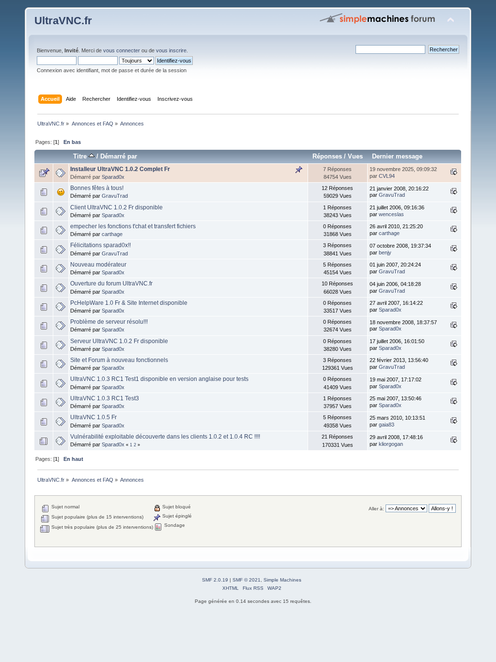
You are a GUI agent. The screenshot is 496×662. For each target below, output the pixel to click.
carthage (112, 234)
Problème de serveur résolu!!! (109, 321)
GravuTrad (115, 196)
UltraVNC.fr (63, 21)
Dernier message (397, 156)
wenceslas (391, 214)
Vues (355, 156)
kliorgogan (391, 444)
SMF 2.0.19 (215, 580)
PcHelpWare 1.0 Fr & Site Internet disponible (128, 302)
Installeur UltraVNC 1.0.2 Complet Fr (120, 169)
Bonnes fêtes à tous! (97, 188)
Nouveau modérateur (98, 264)
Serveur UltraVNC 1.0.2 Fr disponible (119, 341)
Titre (81, 156)
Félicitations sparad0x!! (100, 245)
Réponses (327, 156)
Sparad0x (113, 177)
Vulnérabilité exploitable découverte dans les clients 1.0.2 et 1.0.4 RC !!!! (165, 436)
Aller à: (376, 508)
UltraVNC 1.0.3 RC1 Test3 (104, 398)
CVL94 (387, 176)
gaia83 (386, 424)
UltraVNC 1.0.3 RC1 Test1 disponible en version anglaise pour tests (159, 379)
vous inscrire (171, 50)
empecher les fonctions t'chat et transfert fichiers (133, 226)
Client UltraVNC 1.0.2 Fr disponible (116, 207)
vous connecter (121, 50)
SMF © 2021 (246, 580)
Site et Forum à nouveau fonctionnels (119, 360)
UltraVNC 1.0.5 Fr (93, 417)
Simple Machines (282, 580)
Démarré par (118, 156)
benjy (385, 252)
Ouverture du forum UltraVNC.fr (111, 283)
